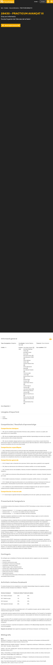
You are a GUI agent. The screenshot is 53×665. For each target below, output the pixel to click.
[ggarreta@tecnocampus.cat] (24, 378)
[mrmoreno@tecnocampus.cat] (28, 392)
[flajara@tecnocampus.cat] (27, 374)
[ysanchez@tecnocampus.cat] (24, 403)
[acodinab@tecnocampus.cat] (27, 354)
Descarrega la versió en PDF (12, 25)
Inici (2, 8)
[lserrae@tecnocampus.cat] (33, 389)
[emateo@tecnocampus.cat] (33, 347)
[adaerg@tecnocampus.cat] (32, 355)
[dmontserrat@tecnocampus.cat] (27, 368)
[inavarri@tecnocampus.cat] (24, 384)
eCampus (43, 1)
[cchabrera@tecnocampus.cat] (24, 365)
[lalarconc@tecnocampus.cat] (28, 387)
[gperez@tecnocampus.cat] (28, 381)
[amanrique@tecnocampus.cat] (27, 350)
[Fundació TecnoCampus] (7, 1)
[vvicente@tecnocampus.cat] (24, 400)
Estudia (6, 8)
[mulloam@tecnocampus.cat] (33, 397)
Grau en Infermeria (14, 8)
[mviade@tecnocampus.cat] (24, 395)
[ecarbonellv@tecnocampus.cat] (24, 371)
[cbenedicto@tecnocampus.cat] (24, 358)
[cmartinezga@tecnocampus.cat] (27, 362)
